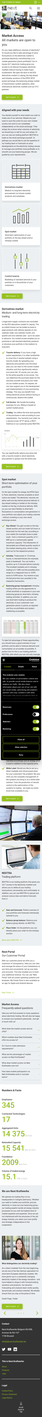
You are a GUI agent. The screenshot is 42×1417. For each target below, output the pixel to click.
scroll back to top (21, 1409)
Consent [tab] (7, 667)
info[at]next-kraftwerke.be (14, 1341)
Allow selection (21, 747)
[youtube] (9, 1349)
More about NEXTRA (10, 940)
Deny (21, 755)
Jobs (4, 1374)
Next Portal (6, 992)
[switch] (36, 714)
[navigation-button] (38, 8)
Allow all (21, 740)
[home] (9, 8)
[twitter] (3, 1349)
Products (5, 1370)
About (4, 1367)
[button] (21, 1030)
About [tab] (34, 667)
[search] (30, 8)
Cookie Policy (7, 1391)
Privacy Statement (9, 1394)
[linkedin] (15, 1349)
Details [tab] (21, 667)
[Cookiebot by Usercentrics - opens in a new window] (29, 660)
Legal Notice (7, 1398)
